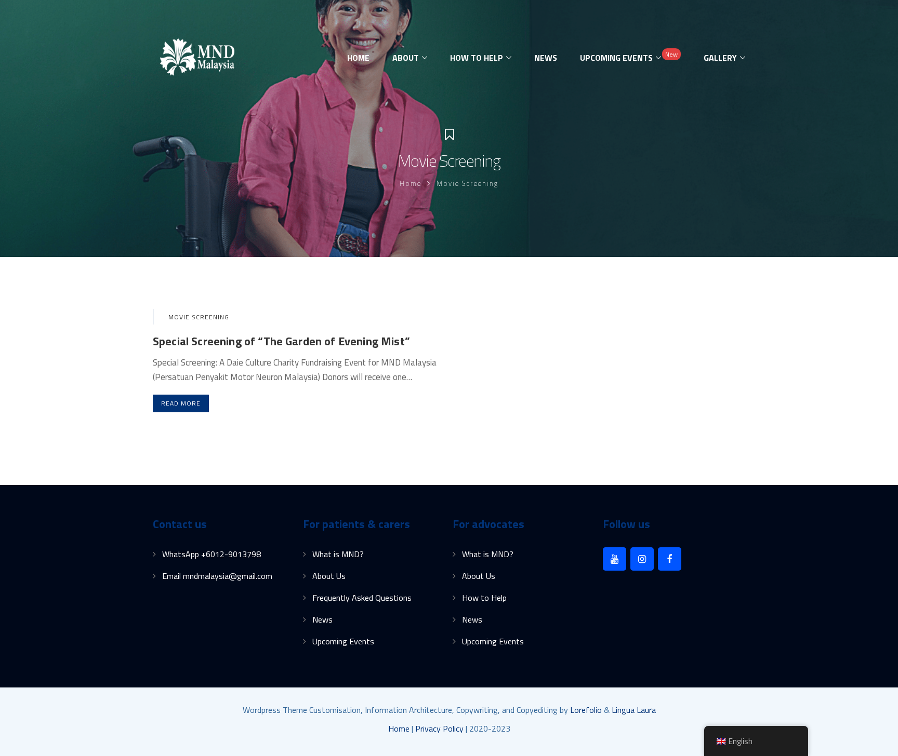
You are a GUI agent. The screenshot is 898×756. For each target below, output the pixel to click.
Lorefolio (586, 710)
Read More (181, 403)
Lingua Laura (634, 710)
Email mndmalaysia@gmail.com (217, 576)
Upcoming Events (343, 641)
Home (410, 183)
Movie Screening (198, 317)
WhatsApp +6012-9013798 (211, 554)
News (322, 619)
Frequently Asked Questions (362, 597)
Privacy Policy (439, 728)
